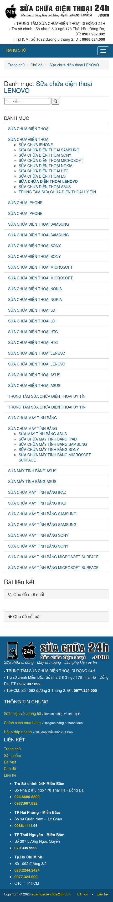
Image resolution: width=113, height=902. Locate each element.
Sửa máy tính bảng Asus (43, 433)
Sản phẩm (12, 755)
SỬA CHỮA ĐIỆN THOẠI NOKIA (35, 299)
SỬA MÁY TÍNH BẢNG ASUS (32, 481)
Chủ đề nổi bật (26, 616)
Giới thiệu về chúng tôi (22, 713)
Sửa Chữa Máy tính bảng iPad (48, 439)
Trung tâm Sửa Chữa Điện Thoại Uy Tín (57, 191)
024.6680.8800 (27, 796)
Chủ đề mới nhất (28, 594)
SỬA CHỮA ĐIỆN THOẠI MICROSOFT (40, 277)
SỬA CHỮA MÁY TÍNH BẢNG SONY (38, 546)
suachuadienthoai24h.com (51, 894)
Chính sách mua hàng (22, 722)
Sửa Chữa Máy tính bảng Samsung (53, 444)
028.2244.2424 (27, 870)
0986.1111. (23, 825)
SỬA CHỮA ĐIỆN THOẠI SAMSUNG (38, 234)
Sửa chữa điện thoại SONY (45, 155)
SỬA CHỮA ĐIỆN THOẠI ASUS (34, 385)
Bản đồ (82, 894)
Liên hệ (10, 775)
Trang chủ (16, 64)
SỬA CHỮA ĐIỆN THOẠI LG (31, 320)
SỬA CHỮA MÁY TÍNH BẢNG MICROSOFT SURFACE (53, 567)
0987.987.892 (26, 803)
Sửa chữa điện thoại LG (42, 176)
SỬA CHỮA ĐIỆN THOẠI (28, 128)
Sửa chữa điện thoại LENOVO (73, 64)
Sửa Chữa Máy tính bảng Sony (49, 449)
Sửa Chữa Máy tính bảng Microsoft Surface (53, 556)
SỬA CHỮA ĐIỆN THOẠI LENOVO (36, 364)
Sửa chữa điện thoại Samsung (49, 149)
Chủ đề (36, 64)
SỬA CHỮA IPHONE (25, 213)
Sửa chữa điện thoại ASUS (45, 186)
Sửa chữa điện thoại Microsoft (51, 160)
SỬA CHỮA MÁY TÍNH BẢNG (32, 417)
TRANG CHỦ (15, 50)
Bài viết (10, 762)
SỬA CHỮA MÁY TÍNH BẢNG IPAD (37, 503)
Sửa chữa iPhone (36, 144)
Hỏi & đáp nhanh (18, 731)
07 (16, 847)
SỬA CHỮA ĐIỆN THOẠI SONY (34, 256)
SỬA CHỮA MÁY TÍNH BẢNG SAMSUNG (42, 524)
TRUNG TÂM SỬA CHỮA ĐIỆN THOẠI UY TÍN (46, 407)
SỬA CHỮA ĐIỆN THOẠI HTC (33, 342)
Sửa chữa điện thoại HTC (43, 170)
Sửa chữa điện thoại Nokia (45, 165)
